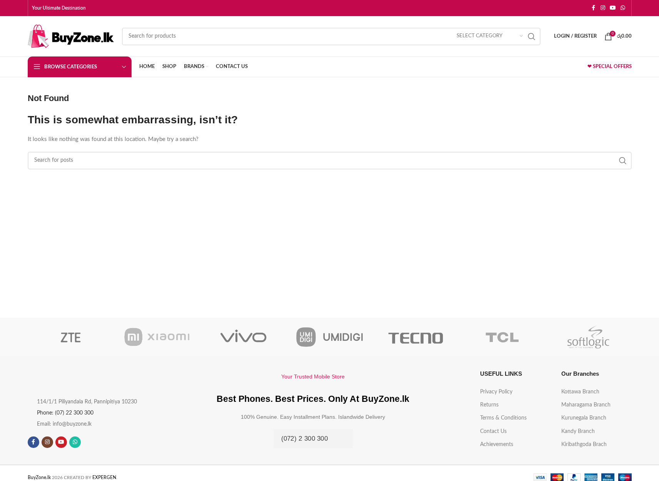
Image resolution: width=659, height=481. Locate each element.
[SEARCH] (532, 36)
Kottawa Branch (580, 392)
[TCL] (502, 337)
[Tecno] (416, 337)
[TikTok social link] (89, 442)
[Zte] (71, 337)
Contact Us (493, 431)
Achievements (496, 444)
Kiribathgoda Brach (584, 444)
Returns (489, 405)
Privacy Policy (496, 392)
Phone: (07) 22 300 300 (65, 413)
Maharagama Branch (586, 405)
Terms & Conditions (503, 418)
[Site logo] (71, 36)
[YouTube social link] (612, 8)
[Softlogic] (588, 337)
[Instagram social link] (602, 8)
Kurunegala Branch (583, 418)
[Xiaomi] (157, 337)
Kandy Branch (578, 431)
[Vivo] (243, 337)
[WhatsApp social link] (622, 8)
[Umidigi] (329, 337)
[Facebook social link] (593, 8)
